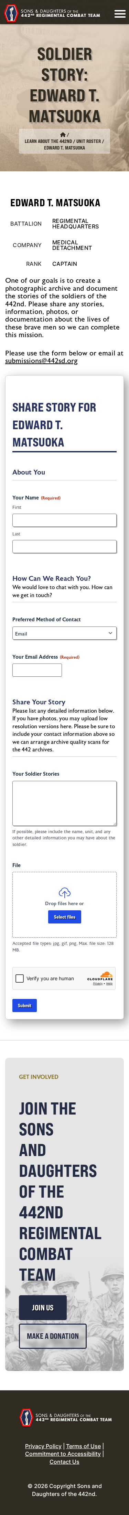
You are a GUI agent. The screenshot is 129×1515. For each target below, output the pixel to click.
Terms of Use (83, 1446)
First (16, 507)
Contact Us (64, 1462)
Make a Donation (53, 1336)
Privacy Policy (43, 1446)
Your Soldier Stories (35, 774)
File (16, 865)
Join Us (43, 1307)
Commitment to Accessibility (63, 1454)
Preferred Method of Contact (46, 620)
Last (16, 534)
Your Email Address (45, 657)
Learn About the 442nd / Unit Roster (63, 141)
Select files (64, 917)
